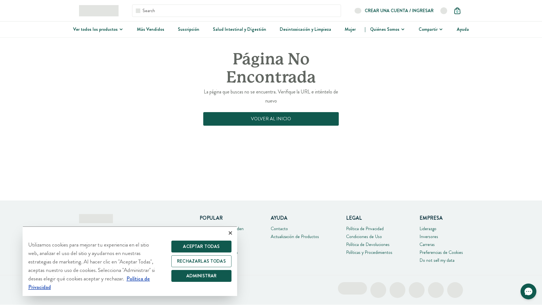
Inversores (428, 236)
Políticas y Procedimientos (369, 252)
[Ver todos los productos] (120, 29)
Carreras (427, 244)
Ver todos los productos (95, 29)
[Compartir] (440, 29)
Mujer (350, 29)
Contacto (279, 228)
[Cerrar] (230, 233)
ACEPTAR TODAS (201, 246)
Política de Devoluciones (368, 244)
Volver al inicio (271, 119)
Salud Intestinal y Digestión (239, 29)
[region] (130, 261)
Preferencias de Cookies (441, 252)
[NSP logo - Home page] (99, 10)
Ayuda (463, 29)
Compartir (428, 29)
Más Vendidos (150, 29)
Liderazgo (427, 228)
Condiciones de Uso (364, 236)
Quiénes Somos (384, 29)
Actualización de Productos (295, 236)
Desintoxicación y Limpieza (305, 29)
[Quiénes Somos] (402, 29)
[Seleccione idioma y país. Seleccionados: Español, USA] (443, 10)
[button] (528, 291)
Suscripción (188, 29)
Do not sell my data (436, 260)
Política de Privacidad (365, 228)
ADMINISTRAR (201, 276)
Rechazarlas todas (201, 261)
